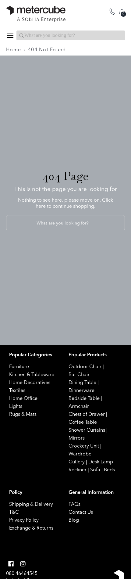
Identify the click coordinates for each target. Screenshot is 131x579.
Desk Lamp (100, 462)
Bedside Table (84, 398)
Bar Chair (79, 374)
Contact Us (81, 512)
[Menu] (9, 35)
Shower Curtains (87, 430)
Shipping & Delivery (31, 504)
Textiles (17, 390)
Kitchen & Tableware (31, 374)
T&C (14, 512)
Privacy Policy (24, 520)
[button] (11, 564)
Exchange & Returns (31, 528)
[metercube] (36, 14)
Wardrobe (80, 454)
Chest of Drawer (87, 414)
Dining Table (82, 382)
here (41, 206)
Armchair (79, 406)
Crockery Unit (84, 446)
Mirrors (77, 438)
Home (13, 49)
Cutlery (77, 462)
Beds (109, 469)
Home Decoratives (29, 382)
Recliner (78, 469)
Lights (15, 406)
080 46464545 (21, 573)
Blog (74, 520)
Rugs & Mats (23, 414)
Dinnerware (81, 390)
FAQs (74, 504)
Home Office (23, 398)
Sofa (95, 469)
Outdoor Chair (85, 366)
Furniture (19, 366)
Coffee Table (83, 422)
